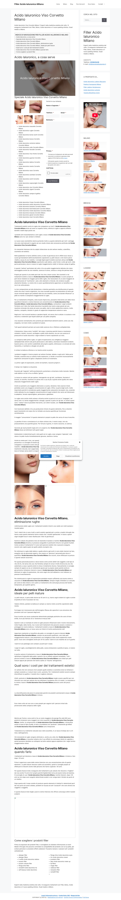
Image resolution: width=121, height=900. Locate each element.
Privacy (49, 151)
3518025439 (94, 62)
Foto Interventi (80, 4)
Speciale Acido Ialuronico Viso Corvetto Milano (31, 39)
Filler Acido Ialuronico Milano (29, 4)
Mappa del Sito (75, 895)
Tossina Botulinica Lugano (92, 291)
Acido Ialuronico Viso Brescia (93, 236)
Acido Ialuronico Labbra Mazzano (95, 81)
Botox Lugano (88, 322)
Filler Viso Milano (89, 161)
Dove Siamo (91, 4)
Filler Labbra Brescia (90, 215)
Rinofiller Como (89, 345)
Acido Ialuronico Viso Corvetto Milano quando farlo (32, 50)
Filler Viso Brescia (89, 257)
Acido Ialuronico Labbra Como (94, 387)
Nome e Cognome (53, 105)
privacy (65, 158)
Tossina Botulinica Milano (92, 150)
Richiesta (50, 120)
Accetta (46, 456)
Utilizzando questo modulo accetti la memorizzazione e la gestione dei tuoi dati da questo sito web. (60, 163)
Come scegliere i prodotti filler (25, 52)
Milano (65, 4)
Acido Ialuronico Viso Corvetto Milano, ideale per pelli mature (35, 45)
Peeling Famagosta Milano (92, 84)
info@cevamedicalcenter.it (97, 64)
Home (58, 4)
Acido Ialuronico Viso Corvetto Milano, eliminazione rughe (34, 43)
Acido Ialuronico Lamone (92, 90)
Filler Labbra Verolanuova (92, 87)
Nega (58, 456)
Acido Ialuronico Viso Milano (93, 182)
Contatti (100, 4)
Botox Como (88, 377)
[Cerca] (104, 20)
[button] (80, 442)
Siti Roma (86, 897)
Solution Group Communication (73, 897)
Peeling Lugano (89, 312)
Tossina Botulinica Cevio (92, 93)
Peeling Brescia (89, 247)
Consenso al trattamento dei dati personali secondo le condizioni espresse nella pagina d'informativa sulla (60, 156)
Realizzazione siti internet (55, 897)
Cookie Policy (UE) (64, 895)
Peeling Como (88, 356)
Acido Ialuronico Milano (91, 192)
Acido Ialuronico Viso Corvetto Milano (28, 41)
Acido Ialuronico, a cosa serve (25, 37)
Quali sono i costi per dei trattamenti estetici (30, 47)
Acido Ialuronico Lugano (91, 280)
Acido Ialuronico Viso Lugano (93, 301)
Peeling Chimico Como (91, 366)
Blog (71, 4)
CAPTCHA (49, 168)
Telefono (50, 113)
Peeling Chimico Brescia (91, 226)
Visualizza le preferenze (72, 456)
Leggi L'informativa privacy (49, 895)
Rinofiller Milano (89, 171)
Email (63, 113)
